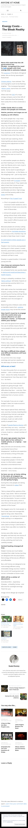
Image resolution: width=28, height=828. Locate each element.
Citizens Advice (6, 81)
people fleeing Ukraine (15, 425)
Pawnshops (5, 516)
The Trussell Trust (16, 198)
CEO (13, 94)
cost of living (6, 647)
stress (3, 195)
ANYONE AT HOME (10, 2)
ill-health (17, 180)
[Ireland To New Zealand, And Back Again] (18, 619)
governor (7, 73)
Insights (4, 21)
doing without (6, 281)
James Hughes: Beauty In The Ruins (19, 726)
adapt (17, 485)
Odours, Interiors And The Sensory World (20, 748)
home (14, 647)
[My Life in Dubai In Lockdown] (6, 634)
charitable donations (19, 231)
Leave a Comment (6, 37)
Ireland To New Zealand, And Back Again (18, 624)
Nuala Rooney (7, 33)
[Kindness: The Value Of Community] (6, 619)
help (5, 68)
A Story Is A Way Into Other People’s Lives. (5, 725)
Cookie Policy (10, 821)
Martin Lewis (5, 88)
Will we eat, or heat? (8, 366)
